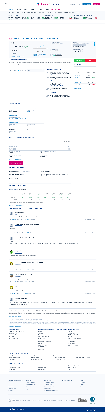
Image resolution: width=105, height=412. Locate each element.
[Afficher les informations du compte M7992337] (11, 213)
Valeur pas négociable (21, 298)
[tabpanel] (40, 197)
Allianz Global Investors (43, 336)
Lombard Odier (41, 338)
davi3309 (27, 232)
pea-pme (78, 43)
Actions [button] (18, 12)
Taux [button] (54, 12)
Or (75, 80)
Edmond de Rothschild (73, 340)
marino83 (27, 293)
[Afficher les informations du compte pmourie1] (11, 264)
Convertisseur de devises (59, 356)
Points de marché (12, 335)
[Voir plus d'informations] (35, 137)
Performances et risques (21, 38)
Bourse (11, 9)
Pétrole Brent (77, 75)
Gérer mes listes (77, 88)
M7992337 (14, 219)
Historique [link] (55, 38)
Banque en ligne (12, 365)
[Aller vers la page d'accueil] (52, 4)
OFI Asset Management (73, 341)
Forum (77, 12)
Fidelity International (43, 345)
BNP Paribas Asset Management (75, 335)
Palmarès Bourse (35, 357)
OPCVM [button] (49, 12)
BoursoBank (55, 9)
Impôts (42, 9)
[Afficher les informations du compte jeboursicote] (11, 225)
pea (74, 43)
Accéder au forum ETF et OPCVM (16, 331)
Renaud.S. (14, 246)
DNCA (39, 340)
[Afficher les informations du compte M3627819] (11, 287)
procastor (27, 219)
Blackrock (70, 336)
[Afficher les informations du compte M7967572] (11, 252)
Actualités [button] (11, 12)
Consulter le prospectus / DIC (18, 56)
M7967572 (14, 257)
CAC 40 (10, 15)
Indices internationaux (13, 338)
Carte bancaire (12, 369)
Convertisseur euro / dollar (59, 359)
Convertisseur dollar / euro (59, 357)
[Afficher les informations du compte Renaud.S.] (11, 238)
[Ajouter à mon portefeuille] (94, 43)
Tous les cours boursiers (14, 357)
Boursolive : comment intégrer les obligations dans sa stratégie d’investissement (58, 90)
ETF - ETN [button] (42, 12)
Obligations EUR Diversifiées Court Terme (39, 55)
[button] (5, 4)
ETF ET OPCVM (18, 214)
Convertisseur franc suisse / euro (83, 357)
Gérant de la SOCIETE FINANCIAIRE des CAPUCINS (29, 263)
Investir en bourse (72, 367)
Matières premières (13, 340)
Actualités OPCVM (13, 333)
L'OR (16, 286)
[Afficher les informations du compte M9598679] (11, 299)
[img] (82, 51)
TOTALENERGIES (78, 84)
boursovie (75, 45)
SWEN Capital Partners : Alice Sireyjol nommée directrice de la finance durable (59, 72)
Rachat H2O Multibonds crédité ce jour (26, 275)
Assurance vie (41, 365)
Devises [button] (60, 12)
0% (62, 43)
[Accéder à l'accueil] (9, 21)
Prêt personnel (41, 369)
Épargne (18, 9)
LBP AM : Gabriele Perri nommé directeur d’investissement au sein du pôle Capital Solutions (60, 96)
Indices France (12, 336)
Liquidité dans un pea (22, 251)
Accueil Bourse (12, 356)
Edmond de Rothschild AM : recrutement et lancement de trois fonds (60, 78)
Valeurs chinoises (19, 212)
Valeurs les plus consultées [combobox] (82, 69)
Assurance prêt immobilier (74, 365)
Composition (33, 38)
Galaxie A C (15, 44)
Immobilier (34, 9)
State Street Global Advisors (44, 341)
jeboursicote (14, 232)
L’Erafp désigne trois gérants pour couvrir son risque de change (60, 83)
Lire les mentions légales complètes (15, 316)
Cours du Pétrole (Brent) (36, 359)
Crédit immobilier (42, 367)
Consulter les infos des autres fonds (16, 205)
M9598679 (14, 306)
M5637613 (27, 257)
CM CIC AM (41, 346)
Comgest (70, 331)
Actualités (42, 38)
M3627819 (14, 293)
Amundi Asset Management (33, 108)
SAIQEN (26, 281)
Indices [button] (23, 12)
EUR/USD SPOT (78, 82)
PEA (69, 369)
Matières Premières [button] (69, 12)
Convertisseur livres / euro (81, 356)
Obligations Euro (13, 115)
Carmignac (40, 333)
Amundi (28, 111)
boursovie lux (84, 43)
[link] (10, 383)
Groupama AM (71, 343)
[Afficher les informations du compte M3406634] (11, 275)
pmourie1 (13, 269)
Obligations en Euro (13, 122)
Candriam (40, 343)
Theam (40, 335)
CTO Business (82, 45)
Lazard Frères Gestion (73, 345)
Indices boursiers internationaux (38, 356)
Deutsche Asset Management (74, 338)
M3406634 (14, 281)
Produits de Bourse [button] (32, 12)
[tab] (13, 190)
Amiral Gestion (71, 333)
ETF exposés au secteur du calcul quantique (27, 224)
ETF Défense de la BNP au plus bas (24, 237)
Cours (10, 38)
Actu (47, 9)
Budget (26, 9)
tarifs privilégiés (56, 43)
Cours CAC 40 (12, 359)
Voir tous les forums (92, 209)
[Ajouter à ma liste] (94, 45)
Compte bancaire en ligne (14, 367)
